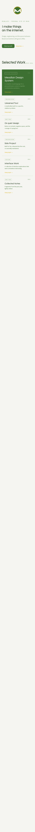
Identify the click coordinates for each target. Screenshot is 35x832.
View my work (8, 46)
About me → (19, 46)
